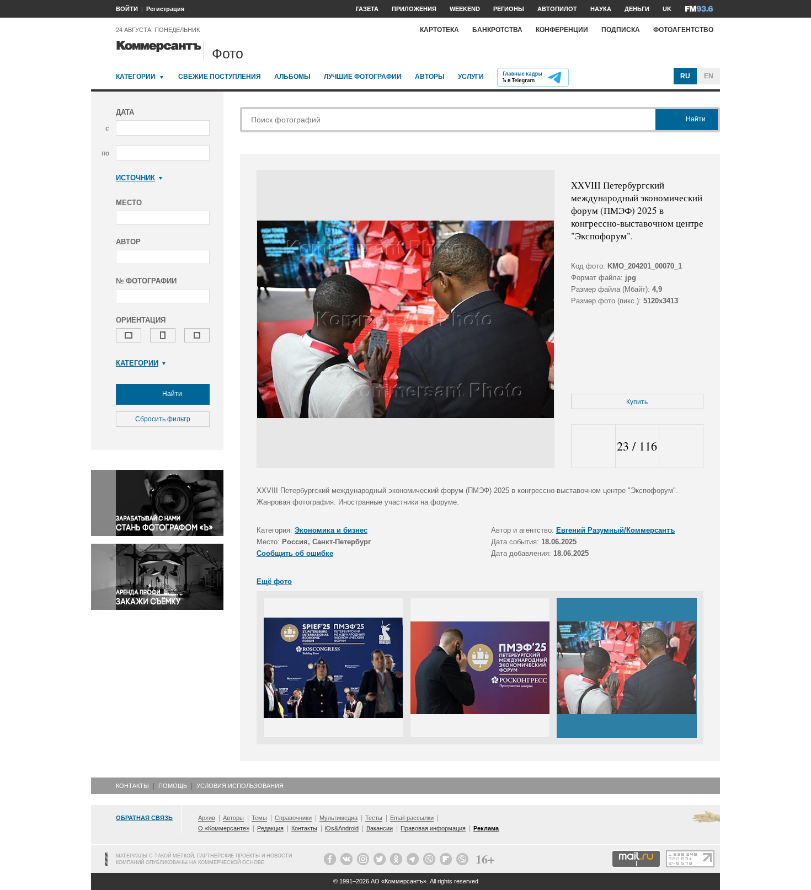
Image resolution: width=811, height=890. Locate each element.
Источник (135, 178)
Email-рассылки (412, 817)
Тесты (373, 817)
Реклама (486, 828)
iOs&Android (342, 828)
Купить (637, 402)
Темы (259, 817)
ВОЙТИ (127, 9)
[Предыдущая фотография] (593, 446)
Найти (171, 394)
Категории (136, 77)
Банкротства (497, 30)
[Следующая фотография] (681, 446)
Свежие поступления (219, 77)
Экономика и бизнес (331, 530)
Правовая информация (433, 828)
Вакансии (379, 828)
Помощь (172, 785)
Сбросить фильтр (162, 419)
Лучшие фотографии (363, 77)
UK (667, 9)
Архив (206, 817)
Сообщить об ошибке (295, 553)
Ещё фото (274, 581)
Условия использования (240, 785)
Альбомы (292, 77)
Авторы (430, 77)
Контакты (132, 785)
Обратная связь (144, 817)
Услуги (471, 77)
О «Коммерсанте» (223, 828)
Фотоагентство (683, 30)
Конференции (562, 30)
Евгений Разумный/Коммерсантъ (615, 530)
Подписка (620, 30)
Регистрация (165, 9)
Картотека (439, 30)
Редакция (270, 828)
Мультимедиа (338, 817)
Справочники (293, 817)
